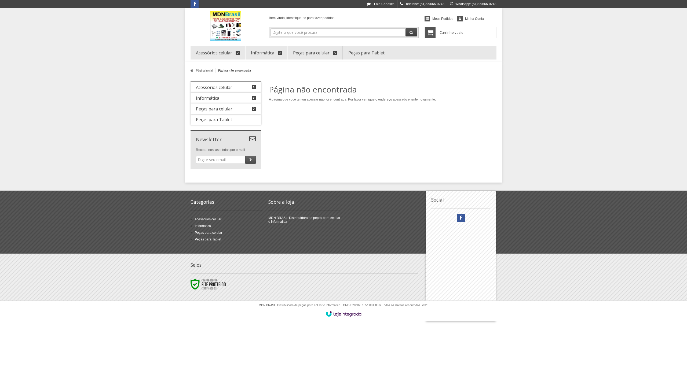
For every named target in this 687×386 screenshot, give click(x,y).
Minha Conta (474, 19)
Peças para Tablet (208, 239)
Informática (203, 226)
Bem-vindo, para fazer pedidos (301, 18)
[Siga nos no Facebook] (195, 4)
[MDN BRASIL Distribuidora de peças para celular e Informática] (226, 26)
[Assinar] (250, 160)
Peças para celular (208, 233)
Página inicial (204, 70)
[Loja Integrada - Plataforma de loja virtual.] (344, 314)
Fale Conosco (383, 4)
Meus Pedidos (442, 19)
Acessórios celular (208, 219)
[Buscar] (411, 32)
